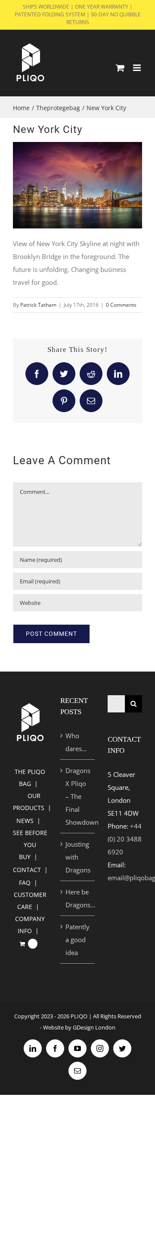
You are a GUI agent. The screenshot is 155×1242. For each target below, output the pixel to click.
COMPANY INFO (30, 925)
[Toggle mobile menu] (137, 67)
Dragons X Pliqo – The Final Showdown (77, 796)
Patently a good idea (77, 939)
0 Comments (121, 304)
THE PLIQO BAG (30, 777)
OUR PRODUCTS (28, 802)
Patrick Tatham (38, 304)
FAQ (25, 882)
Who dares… (76, 742)
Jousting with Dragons (77, 857)
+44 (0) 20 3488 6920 (125, 839)
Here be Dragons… (77, 898)
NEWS (25, 821)
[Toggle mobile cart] (120, 67)
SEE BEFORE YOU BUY (30, 845)
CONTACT (27, 870)
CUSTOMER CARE (30, 901)
